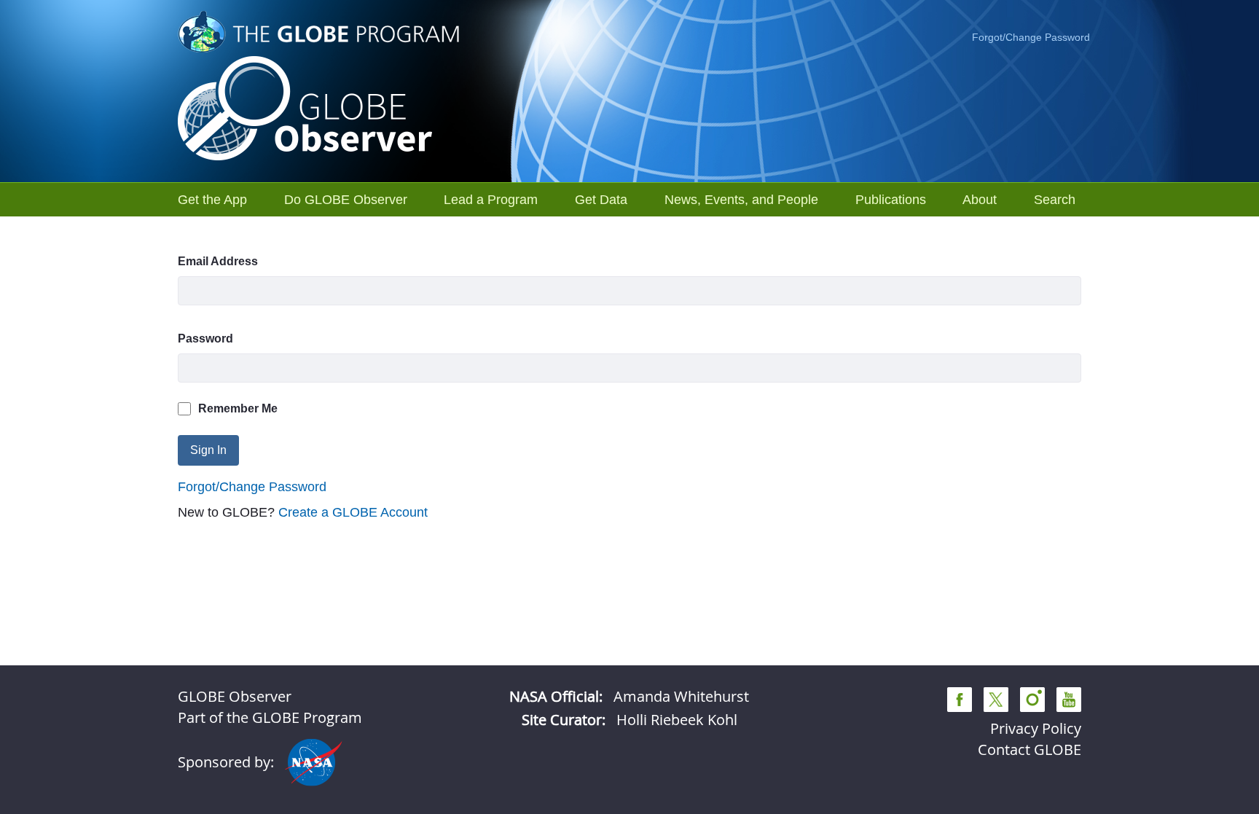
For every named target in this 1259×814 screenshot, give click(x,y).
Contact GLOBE (1029, 749)
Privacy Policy (1035, 728)
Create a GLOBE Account (353, 512)
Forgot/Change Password (1031, 37)
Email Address (218, 261)
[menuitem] (212, 199)
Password (205, 338)
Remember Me (238, 408)
